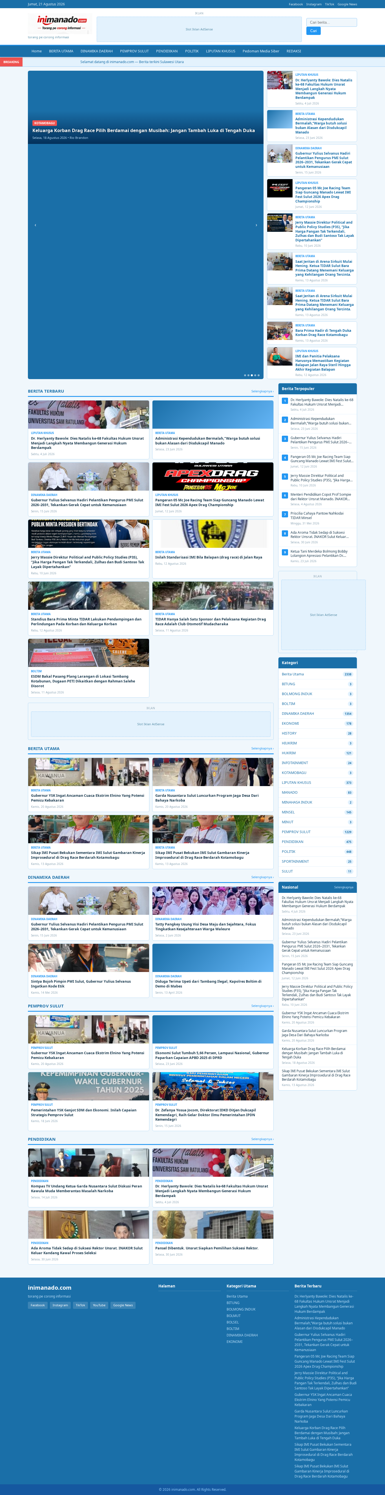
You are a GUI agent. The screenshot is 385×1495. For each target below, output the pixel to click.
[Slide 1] (245, 375)
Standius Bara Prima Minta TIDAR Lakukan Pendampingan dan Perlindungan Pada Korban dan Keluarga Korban (86, 621)
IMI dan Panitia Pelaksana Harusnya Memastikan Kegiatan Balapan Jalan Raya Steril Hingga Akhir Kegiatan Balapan (323, 363)
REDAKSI (294, 51)
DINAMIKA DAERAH (97, 51)
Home (37, 51)
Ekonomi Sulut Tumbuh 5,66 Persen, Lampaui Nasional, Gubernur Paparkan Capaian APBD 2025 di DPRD (212, 1055)
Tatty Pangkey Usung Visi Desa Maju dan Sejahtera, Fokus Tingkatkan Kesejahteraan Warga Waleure (205, 926)
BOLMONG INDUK (297, 693)
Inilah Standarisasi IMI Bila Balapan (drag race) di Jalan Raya (208, 557)
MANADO (290, 792)
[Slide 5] (259, 375)
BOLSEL (233, 1322)
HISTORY (289, 733)
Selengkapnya (343, 887)
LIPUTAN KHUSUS (220, 51)
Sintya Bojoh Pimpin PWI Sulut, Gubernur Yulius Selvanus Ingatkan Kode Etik (81, 984)
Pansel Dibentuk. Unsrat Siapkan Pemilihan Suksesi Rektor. (207, 1248)
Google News (347, 4)
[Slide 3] (252, 375)
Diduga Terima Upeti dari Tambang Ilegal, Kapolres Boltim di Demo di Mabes (208, 984)
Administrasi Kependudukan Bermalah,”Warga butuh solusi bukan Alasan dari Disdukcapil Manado (321, 126)
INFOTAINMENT (295, 762)
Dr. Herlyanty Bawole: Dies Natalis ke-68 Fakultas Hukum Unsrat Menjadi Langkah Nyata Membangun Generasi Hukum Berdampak (323, 89)
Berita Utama (293, 674)
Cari (313, 31)
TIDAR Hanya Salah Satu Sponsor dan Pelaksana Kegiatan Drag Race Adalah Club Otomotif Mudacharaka (210, 621)
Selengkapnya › (262, 391)
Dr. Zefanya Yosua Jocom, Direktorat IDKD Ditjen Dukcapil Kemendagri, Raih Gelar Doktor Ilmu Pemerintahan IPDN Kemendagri (205, 1115)
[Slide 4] (255, 375)
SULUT (287, 871)
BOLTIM (288, 703)
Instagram (314, 4)
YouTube (99, 1305)
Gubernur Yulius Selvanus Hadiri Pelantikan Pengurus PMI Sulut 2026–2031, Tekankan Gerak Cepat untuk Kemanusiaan (323, 160)
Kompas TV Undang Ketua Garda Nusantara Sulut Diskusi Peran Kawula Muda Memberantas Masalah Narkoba (86, 1188)
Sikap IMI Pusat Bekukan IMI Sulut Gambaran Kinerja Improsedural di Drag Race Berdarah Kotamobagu (202, 855)
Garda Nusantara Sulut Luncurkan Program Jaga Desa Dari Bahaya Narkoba (207, 798)
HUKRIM (289, 753)
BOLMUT (234, 1315)
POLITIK (192, 51)
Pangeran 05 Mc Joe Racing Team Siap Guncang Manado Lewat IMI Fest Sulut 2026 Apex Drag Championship (323, 195)
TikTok (329, 4)
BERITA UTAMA (61, 51)
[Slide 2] (248, 375)
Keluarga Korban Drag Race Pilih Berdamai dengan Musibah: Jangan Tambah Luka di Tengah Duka (314, 1053)
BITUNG (288, 684)
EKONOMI (290, 723)
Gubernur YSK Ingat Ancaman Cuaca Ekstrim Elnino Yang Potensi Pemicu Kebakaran (87, 798)
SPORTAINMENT (295, 861)
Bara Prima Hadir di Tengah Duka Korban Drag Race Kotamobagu (323, 332)
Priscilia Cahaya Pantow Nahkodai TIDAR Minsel (317, 515)
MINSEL (288, 812)
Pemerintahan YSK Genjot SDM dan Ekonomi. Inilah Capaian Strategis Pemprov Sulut (83, 1112)
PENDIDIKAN (167, 51)
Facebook (296, 4)
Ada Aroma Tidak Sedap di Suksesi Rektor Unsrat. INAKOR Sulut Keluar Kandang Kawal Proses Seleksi (87, 1250)
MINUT (287, 822)
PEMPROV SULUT (134, 51)
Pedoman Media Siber (261, 51)
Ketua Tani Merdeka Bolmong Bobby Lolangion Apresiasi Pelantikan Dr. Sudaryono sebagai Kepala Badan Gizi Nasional (320, 558)
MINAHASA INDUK (297, 802)
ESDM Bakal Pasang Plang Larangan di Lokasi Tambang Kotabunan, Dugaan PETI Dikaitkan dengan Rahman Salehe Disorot (83, 681)
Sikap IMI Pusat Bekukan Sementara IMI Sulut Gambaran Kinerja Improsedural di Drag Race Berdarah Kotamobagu (88, 855)
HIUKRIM (289, 743)
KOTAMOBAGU (294, 772)
